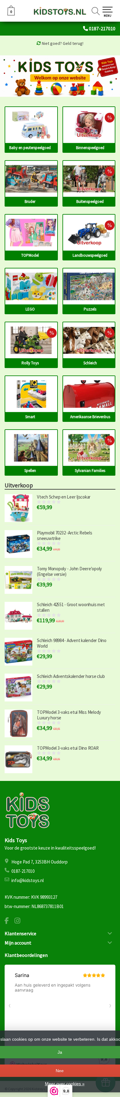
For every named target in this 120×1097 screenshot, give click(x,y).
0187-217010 (102, 28)
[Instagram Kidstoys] (19, 921)
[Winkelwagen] (11, 14)
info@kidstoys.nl (27, 880)
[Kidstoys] (60, 11)
